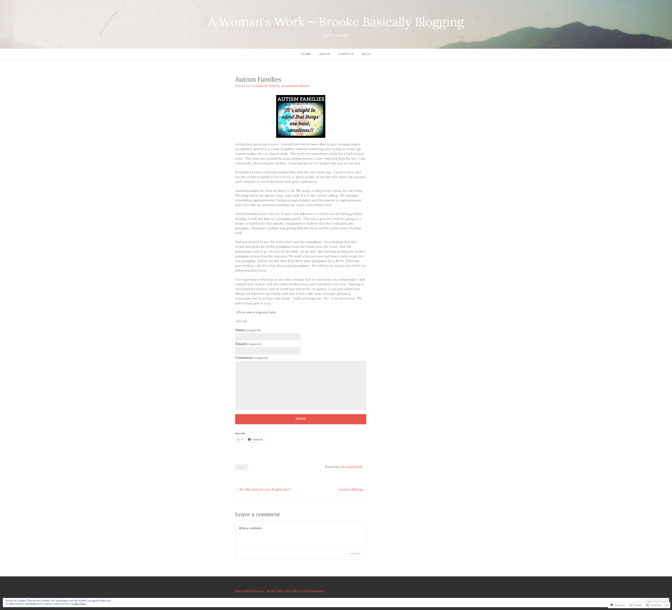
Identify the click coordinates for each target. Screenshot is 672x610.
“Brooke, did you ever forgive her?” (264, 489)
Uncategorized (351, 467)
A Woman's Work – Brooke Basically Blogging (336, 21)
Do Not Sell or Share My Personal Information (296, 591)
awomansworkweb (295, 86)
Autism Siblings (351, 489)
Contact (346, 54)
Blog (366, 54)
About (324, 54)
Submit (300, 419)
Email (248, 344)
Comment (251, 358)
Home (306, 54)
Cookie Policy (78, 603)
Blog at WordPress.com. (250, 591)
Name (248, 330)
